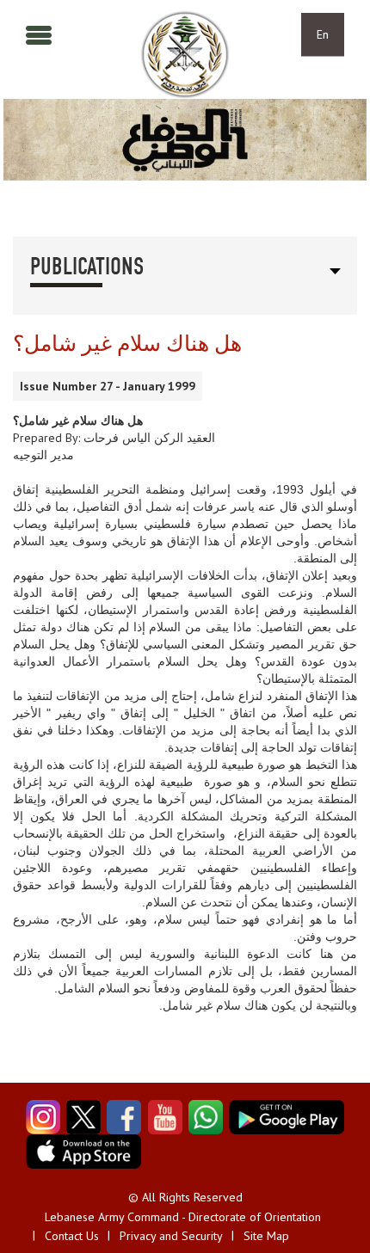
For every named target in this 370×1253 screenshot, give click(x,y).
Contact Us (72, 1236)
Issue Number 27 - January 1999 (107, 386)
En (323, 34)
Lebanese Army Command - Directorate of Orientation (183, 1217)
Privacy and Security (171, 1236)
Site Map (266, 1236)
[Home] (184, 54)
